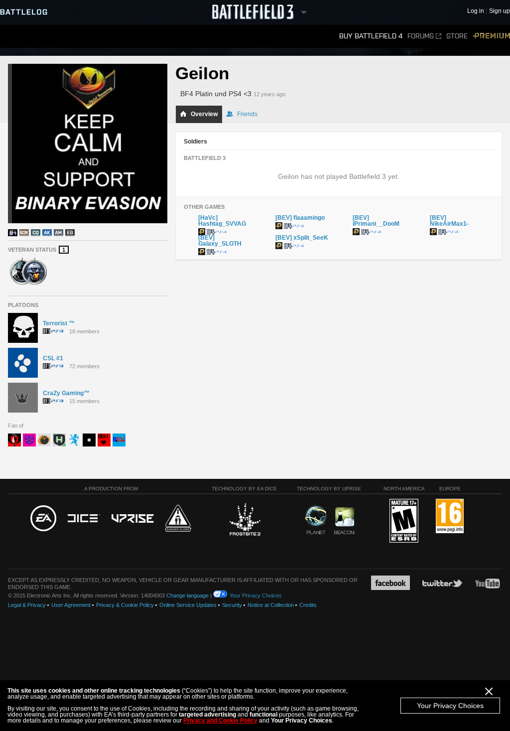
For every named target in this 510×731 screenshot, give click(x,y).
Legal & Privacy (27, 605)
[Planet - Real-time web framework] (316, 519)
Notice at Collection (271, 605)
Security (232, 605)
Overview (204, 114)
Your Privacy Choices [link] (256, 595)
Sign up (499, 11)
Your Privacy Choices (450, 706)
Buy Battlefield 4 (370, 36)
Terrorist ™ (59, 323)
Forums (420, 36)
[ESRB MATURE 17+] (403, 521)
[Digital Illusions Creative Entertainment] (84, 518)
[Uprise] (133, 519)
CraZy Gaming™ (66, 393)
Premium (491, 36)
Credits (308, 605)
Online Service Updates (188, 605)
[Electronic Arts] (43, 518)
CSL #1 (53, 358)
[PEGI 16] (450, 516)
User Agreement (71, 605)
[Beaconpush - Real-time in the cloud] (344, 521)
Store (457, 36)
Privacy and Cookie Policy (220, 720)
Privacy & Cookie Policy (125, 605)
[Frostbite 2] (244, 520)
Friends (247, 114)
